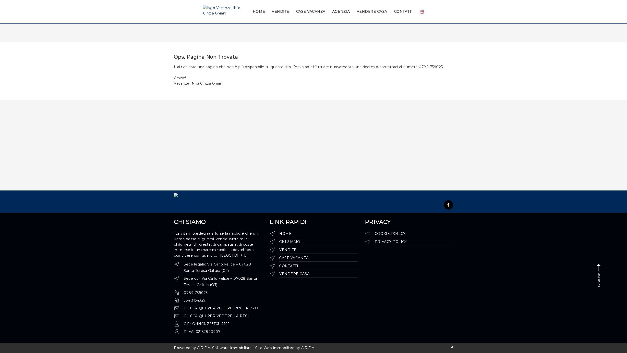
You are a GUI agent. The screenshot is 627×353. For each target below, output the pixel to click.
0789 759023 (196, 292)
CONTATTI (403, 11)
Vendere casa (294, 274)
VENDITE (280, 11)
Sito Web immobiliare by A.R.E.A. (285, 348)
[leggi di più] (234, 255)
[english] (422, 11)
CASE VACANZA (311, 11)
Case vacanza (294, 258)
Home (285, 233)
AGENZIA (341, 11)
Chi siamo (289, 242)
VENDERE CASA (372, 11)
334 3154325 (194, 300)
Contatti (288, 266)
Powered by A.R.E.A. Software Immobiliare (213, 348)
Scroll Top (598, 279)
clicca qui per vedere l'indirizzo (221, 308)
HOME (259, 11)
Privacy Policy (391, 242)
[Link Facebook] (448, 205)
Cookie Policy (390, 233)
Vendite (288, 250)
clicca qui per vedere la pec (216, 316)
